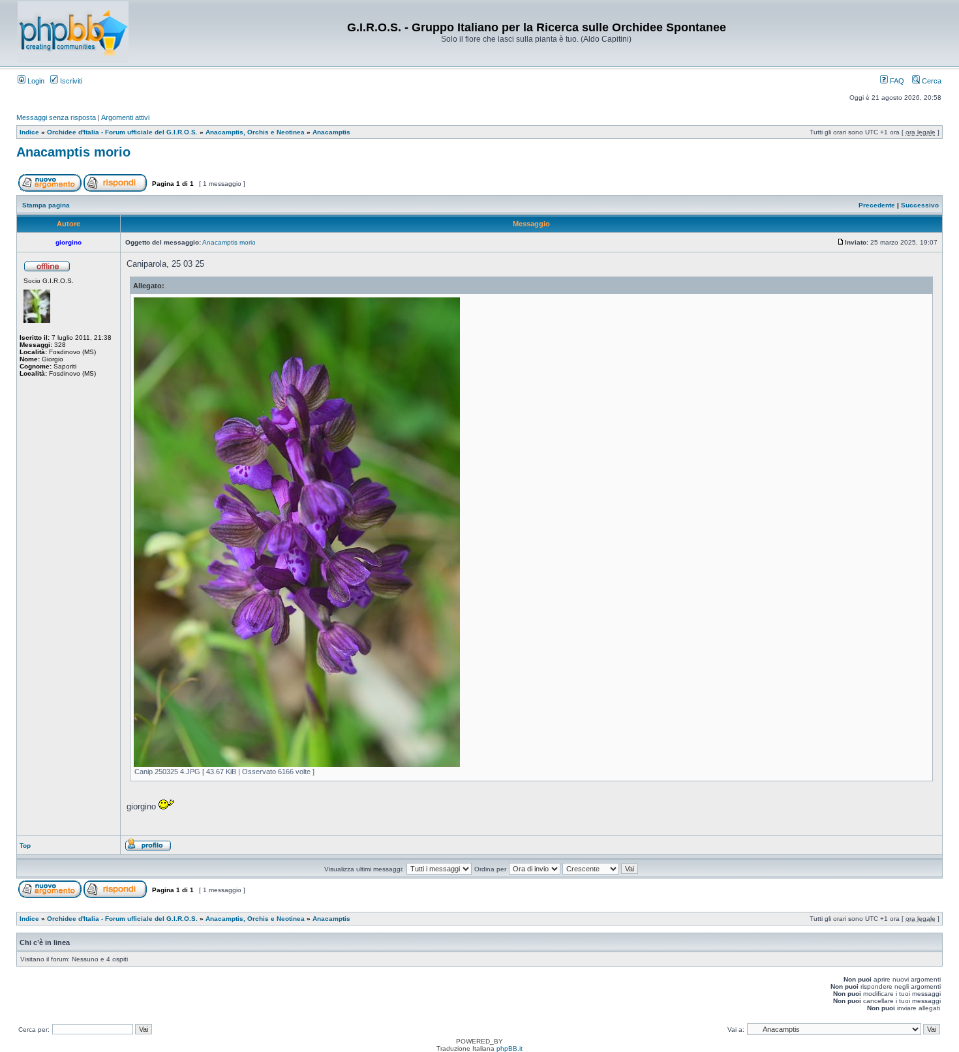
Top (25, 845)
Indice (29, 132)
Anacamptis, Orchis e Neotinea (255, 132)
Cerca (930, 81)
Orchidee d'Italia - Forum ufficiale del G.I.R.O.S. (122, 132)
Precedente (877, 205)
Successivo (920, 205)
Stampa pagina (46, 205)
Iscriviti (70, 81)
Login (34, 81)
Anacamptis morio (73, 152)
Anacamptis (331, 132)
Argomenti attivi (125, 117)
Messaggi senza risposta (56, 117)
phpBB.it (509, 1048)
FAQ (896, 81)
